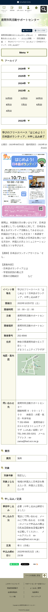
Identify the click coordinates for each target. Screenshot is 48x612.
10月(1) (39, 98)
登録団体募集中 (12, 588)
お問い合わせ (20, 10)
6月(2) (39, 104)
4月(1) (9, 111)
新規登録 (12, 10)
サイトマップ (36, 596)
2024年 (22, 83)
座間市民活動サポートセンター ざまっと (17, 35)
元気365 (27, 610)
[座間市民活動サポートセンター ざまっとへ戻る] (36, 7)
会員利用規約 (12, 592)
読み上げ (28, 30)
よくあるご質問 (35, 588)
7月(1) (24, 104)
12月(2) (8, 98)
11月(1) (24, 98)
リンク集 (12, 596)
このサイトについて (4, 11)
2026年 (22, 68)
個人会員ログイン (28, 11)
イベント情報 (26, 38)
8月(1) (9, 104)
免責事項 (35, 592)
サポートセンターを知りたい (35, 584)
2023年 (22, 90)
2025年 (22, 76)
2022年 (22, 120)
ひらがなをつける (25, 2)
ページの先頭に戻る (32, 575)
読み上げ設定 (41, 30)
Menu (22, 52)
